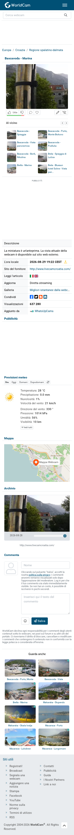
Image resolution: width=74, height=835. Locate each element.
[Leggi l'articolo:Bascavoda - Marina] (32, 276)
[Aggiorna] (48, 382)
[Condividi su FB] (31, 297)
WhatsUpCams (44, 311)
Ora (7, 382)
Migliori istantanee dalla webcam (51, 290)
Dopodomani (37, 382)
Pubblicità (50, 770)
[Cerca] (65, 15)
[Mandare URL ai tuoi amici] (45, 297)
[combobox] (37, 15)
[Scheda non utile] (22, 112)
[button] (57, 112)
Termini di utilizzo (20, 813)
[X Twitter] (36, 297)
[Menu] (65, 5)
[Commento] (31, 112)
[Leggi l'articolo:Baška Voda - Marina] (36, 276)
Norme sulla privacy (17, 806)
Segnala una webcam (17, 777)
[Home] (18, 5)
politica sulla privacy (39, 574)
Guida (47, 775)
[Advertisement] (37, 31)
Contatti (49, 766)
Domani (23, 382)
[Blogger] (41, 297)
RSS (12, 817)
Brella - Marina (24, 165)
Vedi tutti (27, 427)
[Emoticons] (25, 621)
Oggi (14, 382)
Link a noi (50, 784)
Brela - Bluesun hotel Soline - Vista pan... (57, 168)
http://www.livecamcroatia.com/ (50, 269)
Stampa (14, 791)
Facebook (15, 795)
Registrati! (15, 766)
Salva (41, 621)
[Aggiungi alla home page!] (37, 112)
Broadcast (15, 770)
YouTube (14, 800)
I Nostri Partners (54, 780)
